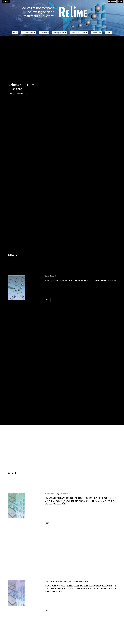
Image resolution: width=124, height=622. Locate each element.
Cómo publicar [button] (59, 33)
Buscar (108, 33)
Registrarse (112, 1)
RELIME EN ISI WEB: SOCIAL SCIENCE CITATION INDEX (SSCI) (80, 280)
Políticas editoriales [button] (78, 33)
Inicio (15, 33)
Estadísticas (96, 33)
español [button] (6, 1)
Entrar (120, 1)
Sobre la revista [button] (28, 33)
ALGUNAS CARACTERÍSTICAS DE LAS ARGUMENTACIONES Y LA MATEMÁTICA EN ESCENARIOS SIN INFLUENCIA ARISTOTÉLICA (80, 588)
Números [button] (43, 33)
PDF (47, 300)
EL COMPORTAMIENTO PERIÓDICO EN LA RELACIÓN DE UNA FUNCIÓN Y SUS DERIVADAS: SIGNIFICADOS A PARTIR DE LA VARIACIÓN (80, 501)
